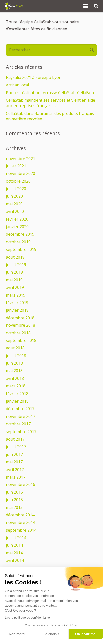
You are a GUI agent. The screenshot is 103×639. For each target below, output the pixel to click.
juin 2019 (14, 272)
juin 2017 (14, 454)
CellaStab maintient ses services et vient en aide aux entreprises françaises (50, 102)
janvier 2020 (17, 226)
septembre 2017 (21, 431)
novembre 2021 (20, 158)
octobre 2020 (18, 181)
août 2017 (15, 439)
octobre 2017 (18, 424)
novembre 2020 (20, 173)
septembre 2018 (21, 340)
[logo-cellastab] (13, 6)
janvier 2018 (17, 401)
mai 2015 (14, 507)
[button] (86, 6)
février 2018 (17, 393)
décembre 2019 (20, 234)
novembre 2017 (20, 416)
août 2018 (15, 348)
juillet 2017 (16, 446)
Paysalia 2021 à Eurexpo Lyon (34, 77)
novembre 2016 (20, 484)
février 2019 (17, 302)
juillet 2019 (16, 264)
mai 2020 (14, 204)
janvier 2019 (17, 310)
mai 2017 (14, 462)
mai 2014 (14, 553)
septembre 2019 (21, 249)
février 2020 (17, 219)
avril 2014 (15, 560)
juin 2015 (14, 499)
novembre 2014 (20, 522)
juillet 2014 (16, 537)
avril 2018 (15, 378)
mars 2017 (16, 477)
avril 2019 (15, 287)
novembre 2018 (20, 325)
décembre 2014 (20, 515)
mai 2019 (14, 280)
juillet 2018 (16, 355)
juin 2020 (14, 196)
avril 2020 (15, 211)
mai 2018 (14, 370)
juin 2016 (14, 492)
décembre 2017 (20, 408)
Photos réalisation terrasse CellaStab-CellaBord (51, 92)
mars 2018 (16, 386)
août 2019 (15, 257)
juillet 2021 (16, 166)
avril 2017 (15, 469)
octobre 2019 (18, 242)
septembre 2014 (21, 530)
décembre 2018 (20, 317)
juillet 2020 (16, 188)
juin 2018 (14, 363)
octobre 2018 (18, 333)
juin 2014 (14, 545)
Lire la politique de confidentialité (27, 617)
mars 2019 (16, 295)
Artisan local (17, 85)
